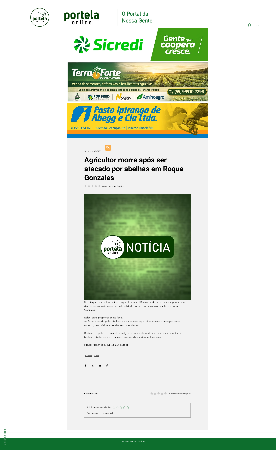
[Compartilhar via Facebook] (85, 365)
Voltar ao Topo (4, 437)
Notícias (88, 355)
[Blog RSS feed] (108, 148)
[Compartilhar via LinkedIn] (99, 365)
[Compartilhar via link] (106, 365)
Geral (96, 355)
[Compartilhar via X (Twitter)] (92, 365)
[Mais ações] (189, 151)
